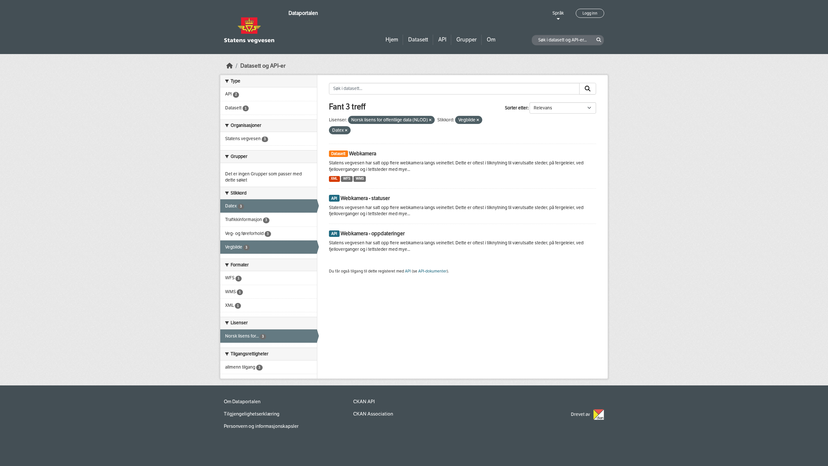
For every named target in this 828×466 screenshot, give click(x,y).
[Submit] (587, 88)
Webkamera (362, 153)
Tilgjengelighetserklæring (251, 414)
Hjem (392, 39)
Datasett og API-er (263, 65)
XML (334, 178)
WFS (346, 178)
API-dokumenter (432, 271)
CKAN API (364, 402)
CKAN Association (373, 414)
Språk (558, 13)
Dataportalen (303, 13)
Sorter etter (516, 108)
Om (491, 39)
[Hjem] (229, 65)
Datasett (418, 39)
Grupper (466, 39)
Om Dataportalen (242, 402)
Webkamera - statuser (365, 198)
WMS (360, 178)
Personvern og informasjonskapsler (261, 426)
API (442, 39)
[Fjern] (430, 120)
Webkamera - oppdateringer (373, 233)
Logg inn (590, 13)
